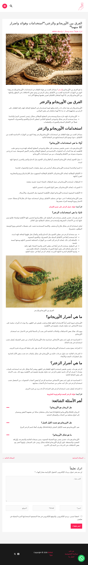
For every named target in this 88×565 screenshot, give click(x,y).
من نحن (71, 551)
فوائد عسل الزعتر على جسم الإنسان (62, 207)
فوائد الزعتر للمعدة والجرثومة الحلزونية (61, 394)
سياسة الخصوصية (71, 554)
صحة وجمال (68, 31)
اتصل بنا (71, 556)
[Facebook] (18, 554)
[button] (11, 6)
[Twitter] (15, 554)
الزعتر (60, 89)
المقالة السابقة (78, 458)
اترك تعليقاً (78, 31)
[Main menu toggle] (4, 6)
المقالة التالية (8, 458)
